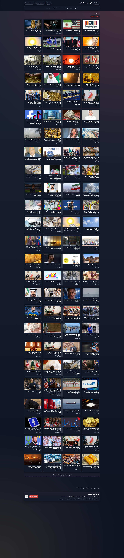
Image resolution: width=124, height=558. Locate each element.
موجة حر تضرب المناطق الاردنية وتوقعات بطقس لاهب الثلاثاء (92, 265)
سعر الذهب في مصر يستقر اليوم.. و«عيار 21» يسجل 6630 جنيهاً (34, 84)
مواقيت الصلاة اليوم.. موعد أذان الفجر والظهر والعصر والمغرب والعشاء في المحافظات (72, 467)
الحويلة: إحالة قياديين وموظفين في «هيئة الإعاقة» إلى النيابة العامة (91, 122)
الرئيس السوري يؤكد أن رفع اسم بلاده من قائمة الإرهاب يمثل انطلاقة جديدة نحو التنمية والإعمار (33, 448)
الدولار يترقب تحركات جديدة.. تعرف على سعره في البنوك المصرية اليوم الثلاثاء (33, 177)
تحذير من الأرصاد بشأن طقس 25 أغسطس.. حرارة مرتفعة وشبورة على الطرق (91, 49)
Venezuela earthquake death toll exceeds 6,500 (53, 67)
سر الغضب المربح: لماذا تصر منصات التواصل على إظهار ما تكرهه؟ (92, 353)
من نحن (48, 8)
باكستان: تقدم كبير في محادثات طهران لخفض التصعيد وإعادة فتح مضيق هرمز (54, 354)
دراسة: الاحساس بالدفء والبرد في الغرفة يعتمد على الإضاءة (53, 247)
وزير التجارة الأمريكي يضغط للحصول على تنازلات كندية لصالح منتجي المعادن (91, 67)
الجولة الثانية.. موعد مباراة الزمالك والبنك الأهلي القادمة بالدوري (73, 391)
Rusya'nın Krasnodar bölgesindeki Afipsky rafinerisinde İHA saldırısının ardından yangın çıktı (91, 448)
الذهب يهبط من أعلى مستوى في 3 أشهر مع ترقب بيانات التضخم (91, 84)
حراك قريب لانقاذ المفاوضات (93, 248)
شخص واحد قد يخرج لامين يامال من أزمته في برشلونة (33, 194)
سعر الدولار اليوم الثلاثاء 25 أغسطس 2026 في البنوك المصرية (53, 229)
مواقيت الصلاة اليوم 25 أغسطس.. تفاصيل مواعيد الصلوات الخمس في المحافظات (34, 354)
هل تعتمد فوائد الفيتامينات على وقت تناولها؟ (53, 282)
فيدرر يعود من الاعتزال (75, 212)
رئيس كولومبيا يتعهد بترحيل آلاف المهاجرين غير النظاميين (92, 177)
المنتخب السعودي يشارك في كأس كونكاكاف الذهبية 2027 (53, 211)
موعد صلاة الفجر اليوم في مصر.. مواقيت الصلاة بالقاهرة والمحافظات (33, 411)
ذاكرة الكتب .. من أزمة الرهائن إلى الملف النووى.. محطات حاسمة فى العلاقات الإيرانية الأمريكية (53, 177)
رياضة (66, 8)
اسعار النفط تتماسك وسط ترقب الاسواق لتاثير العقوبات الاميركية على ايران (91, 300)
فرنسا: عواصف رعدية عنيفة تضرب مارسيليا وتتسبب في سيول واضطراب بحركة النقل (72, 335)
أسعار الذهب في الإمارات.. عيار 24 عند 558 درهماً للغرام (33, 31)
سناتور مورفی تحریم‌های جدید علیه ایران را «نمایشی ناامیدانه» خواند (72, 411)
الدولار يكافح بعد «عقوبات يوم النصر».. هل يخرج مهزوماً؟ (72, 282)
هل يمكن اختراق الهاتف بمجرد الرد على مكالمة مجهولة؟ (53, 31)
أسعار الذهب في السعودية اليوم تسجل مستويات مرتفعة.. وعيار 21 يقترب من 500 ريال (52, 140)
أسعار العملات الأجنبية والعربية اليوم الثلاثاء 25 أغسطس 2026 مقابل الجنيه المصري (91, 159)
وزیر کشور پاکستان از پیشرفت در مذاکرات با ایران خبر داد (73, 447)
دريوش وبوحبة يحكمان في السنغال (72, 177)
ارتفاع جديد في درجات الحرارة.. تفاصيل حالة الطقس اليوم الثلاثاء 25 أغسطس (33, 140)
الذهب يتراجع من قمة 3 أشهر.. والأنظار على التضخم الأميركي (91, 466)
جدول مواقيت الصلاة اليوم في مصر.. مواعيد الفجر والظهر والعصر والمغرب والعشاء (53, 300)
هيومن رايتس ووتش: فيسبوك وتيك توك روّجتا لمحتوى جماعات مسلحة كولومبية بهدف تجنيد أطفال (33, 122)
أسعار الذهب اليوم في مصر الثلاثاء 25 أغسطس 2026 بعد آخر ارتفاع (91, 282)
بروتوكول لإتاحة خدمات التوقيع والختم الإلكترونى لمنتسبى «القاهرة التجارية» (33, 158)
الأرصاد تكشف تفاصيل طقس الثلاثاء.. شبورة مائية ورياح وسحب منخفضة (72, 84)
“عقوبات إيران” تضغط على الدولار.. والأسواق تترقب (73, 122)
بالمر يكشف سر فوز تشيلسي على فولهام (92, 335)
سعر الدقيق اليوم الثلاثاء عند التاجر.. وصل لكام (33, 335)
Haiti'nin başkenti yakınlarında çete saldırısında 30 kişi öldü (91, 103)
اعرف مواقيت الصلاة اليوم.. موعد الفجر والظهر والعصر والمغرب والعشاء (52, 335)
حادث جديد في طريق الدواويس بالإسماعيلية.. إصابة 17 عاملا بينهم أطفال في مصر (72, 372)
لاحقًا (27, 496)
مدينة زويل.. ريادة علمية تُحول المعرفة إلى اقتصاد (52, 122)
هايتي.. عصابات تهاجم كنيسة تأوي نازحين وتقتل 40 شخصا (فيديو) (91, 317)
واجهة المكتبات (76, 265)
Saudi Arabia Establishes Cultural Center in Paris (92, 31)
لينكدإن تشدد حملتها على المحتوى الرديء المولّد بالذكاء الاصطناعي (91, 391)
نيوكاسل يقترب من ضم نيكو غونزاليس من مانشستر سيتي (53, 447)
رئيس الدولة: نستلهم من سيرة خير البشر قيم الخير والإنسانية (53, 194)
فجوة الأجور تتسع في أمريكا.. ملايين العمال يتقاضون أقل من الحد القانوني (91, 211)
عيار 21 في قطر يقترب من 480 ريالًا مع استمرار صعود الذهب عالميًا (33, 265)
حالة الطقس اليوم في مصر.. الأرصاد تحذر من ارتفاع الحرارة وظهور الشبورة (72, 229)
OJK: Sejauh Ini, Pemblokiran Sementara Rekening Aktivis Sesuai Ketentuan (72, 103)
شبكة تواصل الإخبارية (85, 3)
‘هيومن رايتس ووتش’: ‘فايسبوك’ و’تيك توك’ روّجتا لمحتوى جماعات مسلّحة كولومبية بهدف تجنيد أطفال (33, 430)
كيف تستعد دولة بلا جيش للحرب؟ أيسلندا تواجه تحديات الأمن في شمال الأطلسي (33, 229)
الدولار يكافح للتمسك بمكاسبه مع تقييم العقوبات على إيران (34, 67)
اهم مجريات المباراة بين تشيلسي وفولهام (54, 48)
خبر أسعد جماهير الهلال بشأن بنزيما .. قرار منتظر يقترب (33, 317)
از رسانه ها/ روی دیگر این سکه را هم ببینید (72, 429)
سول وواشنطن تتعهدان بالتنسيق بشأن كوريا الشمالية (73, 48)
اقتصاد (61, 8)
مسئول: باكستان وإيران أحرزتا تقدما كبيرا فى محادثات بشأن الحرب (33, 282)
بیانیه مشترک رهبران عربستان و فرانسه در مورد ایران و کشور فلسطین (91, 372)
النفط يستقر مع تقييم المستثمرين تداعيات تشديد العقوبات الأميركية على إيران (52, 411)
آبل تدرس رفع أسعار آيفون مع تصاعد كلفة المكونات (72, 247)
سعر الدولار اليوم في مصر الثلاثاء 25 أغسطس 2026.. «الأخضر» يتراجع (53, 158)
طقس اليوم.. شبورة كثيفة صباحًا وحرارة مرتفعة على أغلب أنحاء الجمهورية (34, 49)
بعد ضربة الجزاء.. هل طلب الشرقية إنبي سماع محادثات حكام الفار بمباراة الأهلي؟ (52, 430)
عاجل (71, 8)
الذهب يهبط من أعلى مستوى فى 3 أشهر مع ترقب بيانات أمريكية (53, 103)
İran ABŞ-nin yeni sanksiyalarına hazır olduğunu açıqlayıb (73, 31)
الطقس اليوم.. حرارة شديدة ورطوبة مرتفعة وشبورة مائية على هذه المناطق (91, 229)
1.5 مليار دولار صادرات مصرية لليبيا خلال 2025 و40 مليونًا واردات (91, 140)
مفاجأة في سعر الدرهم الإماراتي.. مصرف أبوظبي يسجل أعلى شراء (34, 211)
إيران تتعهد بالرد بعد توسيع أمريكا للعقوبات (72, 194)
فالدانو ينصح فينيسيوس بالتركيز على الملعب (53, 265)
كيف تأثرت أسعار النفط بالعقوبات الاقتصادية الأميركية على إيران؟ (73, 67)
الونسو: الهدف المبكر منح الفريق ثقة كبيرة (33, 391)
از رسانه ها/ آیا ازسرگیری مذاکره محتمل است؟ (34, 372)
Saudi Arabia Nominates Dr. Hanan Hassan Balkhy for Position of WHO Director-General (33, 248)
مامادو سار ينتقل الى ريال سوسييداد (72, 300)
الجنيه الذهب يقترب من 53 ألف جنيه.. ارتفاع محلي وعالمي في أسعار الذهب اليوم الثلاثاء (91, 430)
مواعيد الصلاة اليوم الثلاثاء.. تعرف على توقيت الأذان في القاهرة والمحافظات (52, 372)
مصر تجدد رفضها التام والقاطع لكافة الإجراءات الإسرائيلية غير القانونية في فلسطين (72, 159)
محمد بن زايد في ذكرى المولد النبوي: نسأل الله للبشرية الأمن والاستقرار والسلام (33, 300)
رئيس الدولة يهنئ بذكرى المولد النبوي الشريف (52, 84)
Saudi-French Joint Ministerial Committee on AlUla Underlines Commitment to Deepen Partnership (34, 103)
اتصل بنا (55, 8)
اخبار (76, 8)
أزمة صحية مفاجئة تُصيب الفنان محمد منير (72, 140)
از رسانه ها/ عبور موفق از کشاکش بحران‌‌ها (72, 353)
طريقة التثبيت (33, 496)
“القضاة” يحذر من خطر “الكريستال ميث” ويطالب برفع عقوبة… (92, 411)
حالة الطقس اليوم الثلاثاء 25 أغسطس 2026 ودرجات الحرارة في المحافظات (91, 194)
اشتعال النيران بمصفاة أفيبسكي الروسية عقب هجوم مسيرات (34, 466)
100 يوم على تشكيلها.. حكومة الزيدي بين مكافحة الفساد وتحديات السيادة (72, 317)
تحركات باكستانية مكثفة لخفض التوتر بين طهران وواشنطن (53, 317)
